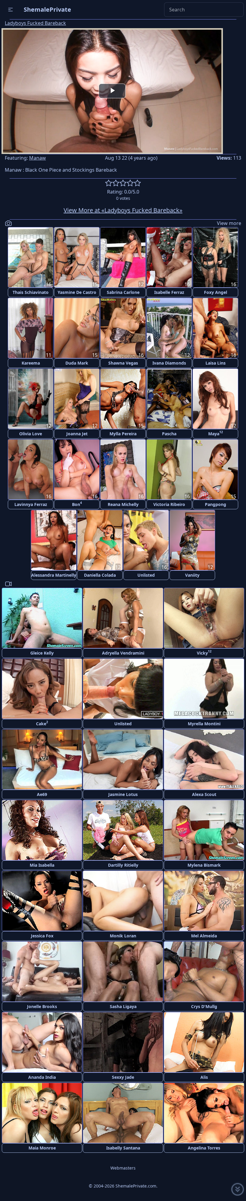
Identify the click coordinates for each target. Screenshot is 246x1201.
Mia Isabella (42, 865)
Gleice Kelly (42, 653)
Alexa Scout (204, 794)
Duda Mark (76, 363)
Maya (215, 433)
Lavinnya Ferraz (30, 504)
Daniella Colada (100, 575)
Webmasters (123, 1168)
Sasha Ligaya (123, 1006)
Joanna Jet (77, 433)
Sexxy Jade (123, 1077)
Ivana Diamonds (169, 363)
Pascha (169, 433)
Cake (42, 723)
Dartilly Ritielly (123, 865)
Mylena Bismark (204, 865)
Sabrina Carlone (123, 292)
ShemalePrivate (47, 9)
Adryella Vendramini (123, 653)
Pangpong (215, 504)
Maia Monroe (42, 1148)
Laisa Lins (216, 363)
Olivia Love (30, 433)
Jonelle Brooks (42, 1006)
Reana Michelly (123, 504)
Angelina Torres (204, 1148)
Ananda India (42, 1077)
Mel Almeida (204, 936)
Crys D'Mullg (204, 1006)
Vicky (204, 652)
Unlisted (146, 575)
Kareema (31, 363)
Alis (204, 1077)
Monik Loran (123, 936)
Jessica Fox (42, 936)
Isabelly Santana (123, 1148)
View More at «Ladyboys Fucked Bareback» (123, 210)
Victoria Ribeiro (169, 504)
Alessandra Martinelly (53, 575)
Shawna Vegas (123, 363)
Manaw (37, 158)
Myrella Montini (204, 723)
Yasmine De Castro (77, 292)
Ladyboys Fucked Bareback (35, 23)
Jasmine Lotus (123, 794)
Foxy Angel (215, 292)
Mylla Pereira (123, 433)
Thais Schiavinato (31, 292)
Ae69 (42, 794)
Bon (77, 504)
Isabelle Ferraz (169, 292)
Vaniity (192, 575)
